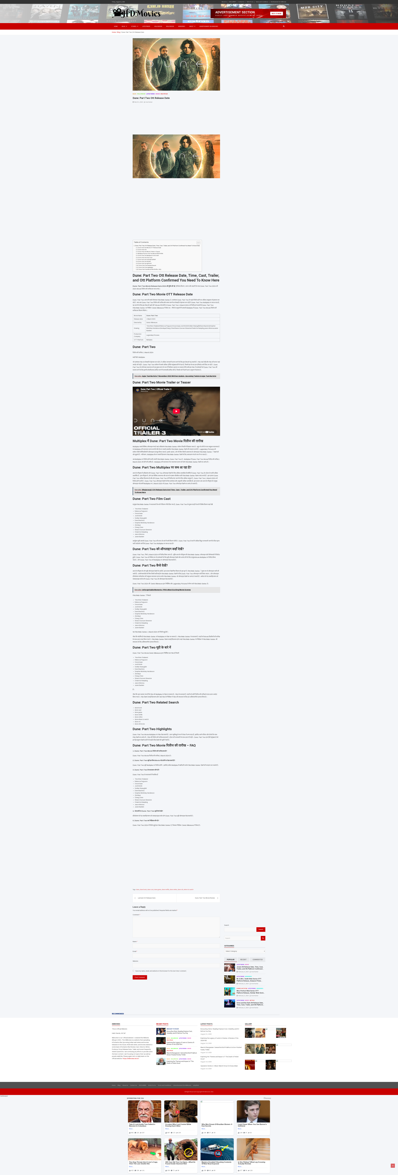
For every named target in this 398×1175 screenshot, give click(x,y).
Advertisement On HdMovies (278, 2)
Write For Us (250, 2)
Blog (134, 94)
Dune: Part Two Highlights (146, 267)
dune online (173, 889)
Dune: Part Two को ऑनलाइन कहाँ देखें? (147, 259)
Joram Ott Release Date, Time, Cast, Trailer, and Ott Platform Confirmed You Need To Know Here (250, 969)
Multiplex (164, 94)
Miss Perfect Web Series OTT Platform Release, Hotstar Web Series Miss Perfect (250, 993)
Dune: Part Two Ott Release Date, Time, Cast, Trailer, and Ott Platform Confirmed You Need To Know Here (167, 245)
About (191, 26)
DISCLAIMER (232, 2)
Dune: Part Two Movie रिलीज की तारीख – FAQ (150, 269)
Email (135, 951)
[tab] (230, 959)
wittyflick (196, 1085)
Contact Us (241, 2)
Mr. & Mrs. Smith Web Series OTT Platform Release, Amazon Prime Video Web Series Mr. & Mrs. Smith (249, 981)
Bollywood (170, 26)
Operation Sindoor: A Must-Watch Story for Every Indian (219, 1066)
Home (116, 26)
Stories (133, 26)
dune (137, 889)
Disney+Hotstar (242, 988)
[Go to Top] (393, 1166)
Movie (158, 94)
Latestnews (146, 26)
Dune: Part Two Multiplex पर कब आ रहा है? (148, 255)
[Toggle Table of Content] (197, 243)
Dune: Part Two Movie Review (205, 898)
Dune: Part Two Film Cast (145, 257)
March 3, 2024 (138, 102)
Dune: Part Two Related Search (147, 265)
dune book (143, 889)
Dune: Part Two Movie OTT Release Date (149, 247)
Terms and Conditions (262, 2)
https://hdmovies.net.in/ (131, 1058)
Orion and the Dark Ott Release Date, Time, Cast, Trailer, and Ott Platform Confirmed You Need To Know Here (250, 1005)
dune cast (150, 889)
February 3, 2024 (243, 983)
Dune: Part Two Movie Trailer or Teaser (149, 251)
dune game (157, 889)
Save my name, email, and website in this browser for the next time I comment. (161, 971)
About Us (224, 2)
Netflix (252, 1000)
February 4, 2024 (243, 972)
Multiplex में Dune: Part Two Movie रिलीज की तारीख (150, 253)
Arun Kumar (148, 102)
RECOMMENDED (118, 1014)
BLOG (123, 26)
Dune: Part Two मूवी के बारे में (145, 263)
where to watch (188, 889)
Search (226, 925)
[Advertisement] (176, 119)
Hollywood (158, 26)
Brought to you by (173, 1029)
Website (135, 961)
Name (135, 941)
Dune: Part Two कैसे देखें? (144, 261)
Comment (136, 915)
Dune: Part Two (142, 249)
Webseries (181, 26)
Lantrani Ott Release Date (146, 898)
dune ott (180, 889)
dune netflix (165, 889)
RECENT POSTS (162, 1024)
